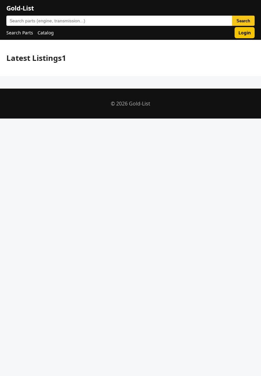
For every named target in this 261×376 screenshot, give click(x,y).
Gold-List (20, 8)
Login (244, 33)
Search (243, 20)
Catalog (46, 33)
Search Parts (19, 33)
